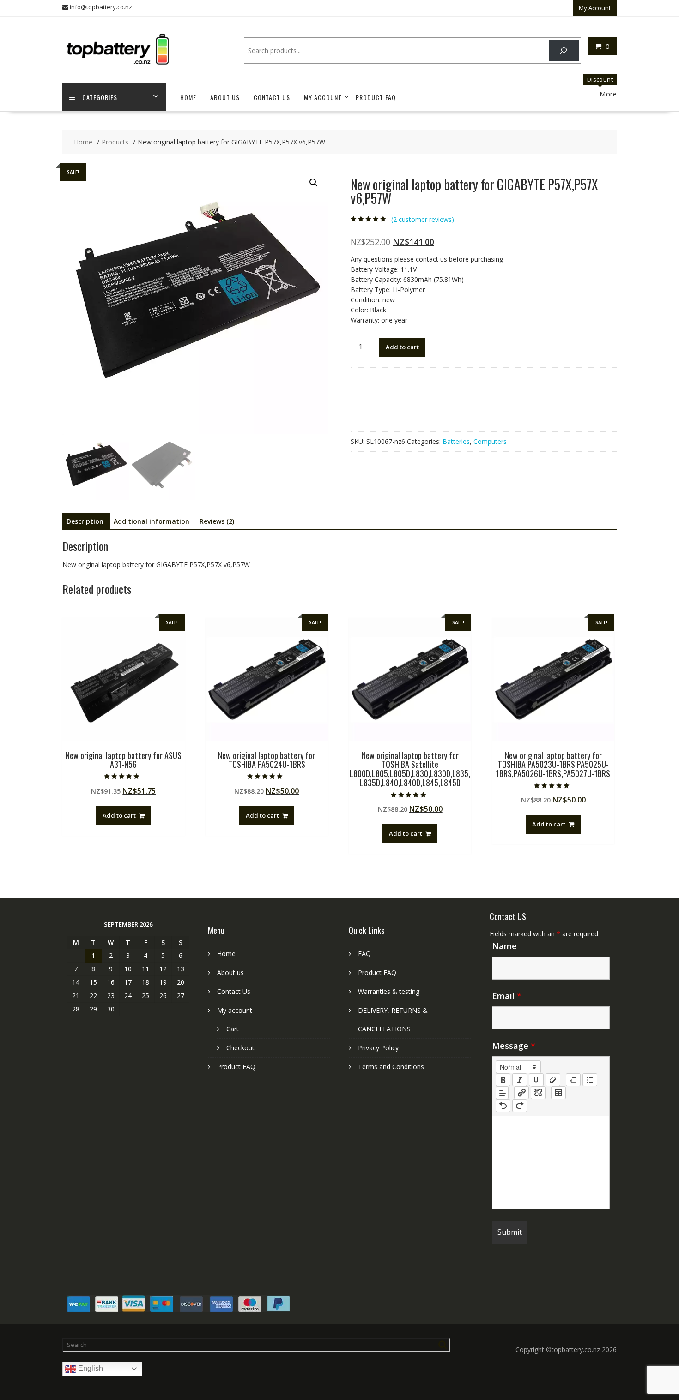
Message (513, 1045)
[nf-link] (521, 1092)
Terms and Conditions (391, 1066)
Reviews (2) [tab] (217, 521)
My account (323, 97)
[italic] (519, 1079)
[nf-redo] (519, 1105)
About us (225, 97)
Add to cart (402, 347)
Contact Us (272, 97)
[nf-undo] (503, 1105)
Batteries (456, 441)
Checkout (240, 1047)
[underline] (536, 1079)
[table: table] (558, 1092)
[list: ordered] (573, 1079)
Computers (490, 441)
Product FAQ (376, 97)
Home (188, 97)
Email (506, 995)
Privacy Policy (378, 1047)
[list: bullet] (589, 1079)
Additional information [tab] (151, 521)
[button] (313, 182)
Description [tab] (85, 521)
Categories (99, 97)
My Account (595, 8)
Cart (232, 1028)
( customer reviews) (422, 219)
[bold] (503, 1079)
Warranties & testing (388, 991)
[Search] (564, 50)
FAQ (364, 953)
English (89, 1368)
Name (504, 945)
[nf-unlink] (538, 1092)
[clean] (553, 1079)
